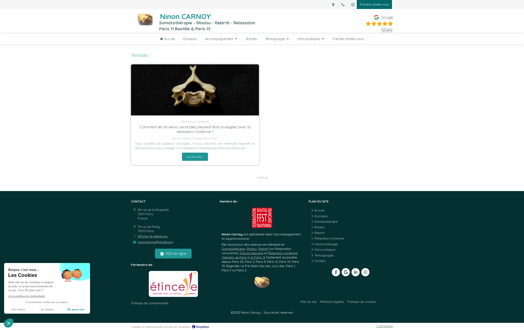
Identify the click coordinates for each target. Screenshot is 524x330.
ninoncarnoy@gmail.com (155, 242)
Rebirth (263, 249)
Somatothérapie (233, 249)
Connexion (384, 326)
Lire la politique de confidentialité (26, 296)
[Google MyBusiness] (346, 272)
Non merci (18, 309)
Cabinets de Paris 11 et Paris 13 (243, 257)
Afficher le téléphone (152, 236)
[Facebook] (336, 272)
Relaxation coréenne (282, 253)
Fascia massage (251, 253)
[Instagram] (365, 272)
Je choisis (47, 309)
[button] (9, 323)
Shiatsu (251, 249)
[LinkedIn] (355, 272)
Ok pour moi (75, 309)
